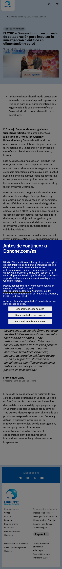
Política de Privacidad (15, 296)
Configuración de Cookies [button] (17, 291)
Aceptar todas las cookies (30, 308)
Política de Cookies (46, 293)
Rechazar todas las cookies (30, 315)
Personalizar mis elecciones (30, 321)
